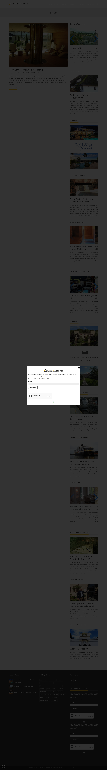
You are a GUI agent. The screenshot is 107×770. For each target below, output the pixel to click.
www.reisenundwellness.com (43, 378)
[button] (3, 766)
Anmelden (33, 387)
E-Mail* (30, 381)
